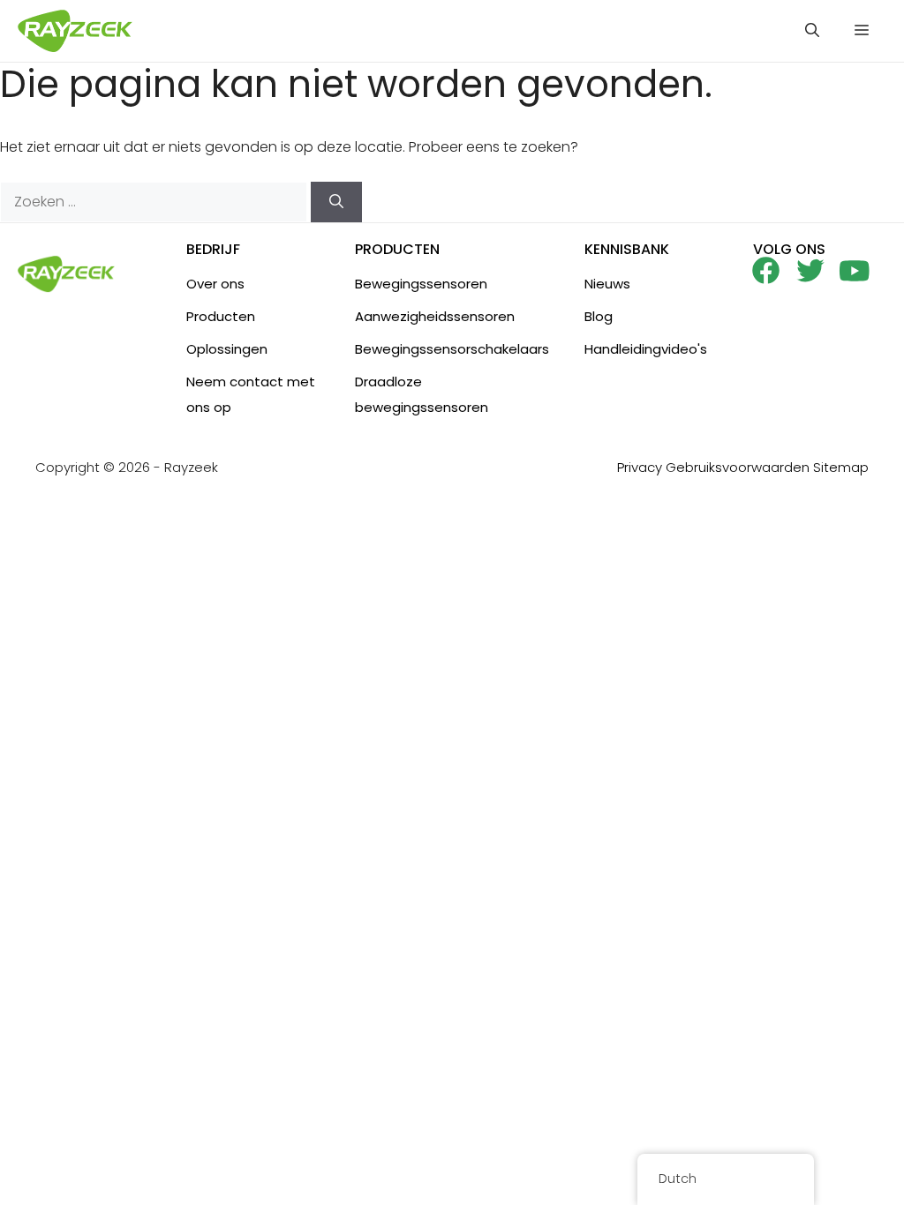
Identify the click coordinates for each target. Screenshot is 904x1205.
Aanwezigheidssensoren (435, 316)
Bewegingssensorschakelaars (452, 349)
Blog (598, 316)
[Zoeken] (336, 202)
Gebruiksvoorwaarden (738, 467)
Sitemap (841, 467)
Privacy (639, 467)
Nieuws (607, 283)
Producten (220, 316)
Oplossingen (226, 349)
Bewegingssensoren (421, 283)
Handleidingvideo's (645, 349)
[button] (812, 31)
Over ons (215, 283)
